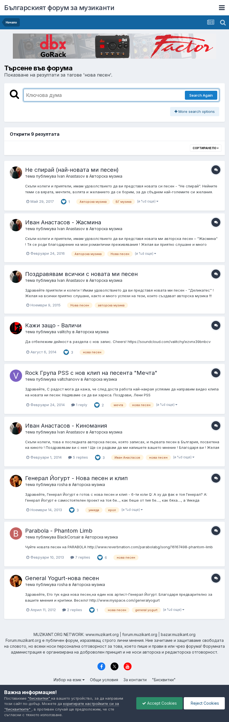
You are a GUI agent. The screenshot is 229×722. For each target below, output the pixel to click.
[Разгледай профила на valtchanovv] (16, 376)
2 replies (74, 609)
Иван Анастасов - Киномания (66, 425)
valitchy (64, 331)
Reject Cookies (204, 703)
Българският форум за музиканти (59, 8)
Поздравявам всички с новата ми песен (81, 274)
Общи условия (104, 679)
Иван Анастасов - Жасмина (63, 222)
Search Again (201, 95)
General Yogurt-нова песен (62, 578)
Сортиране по (205, 148)
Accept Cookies (161, 703)
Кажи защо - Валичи (53, 325)
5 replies (80, 457)
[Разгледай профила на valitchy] (16, 328)
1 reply (81, 404)
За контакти (135, 679)
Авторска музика (105, 176)
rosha (62, 484)
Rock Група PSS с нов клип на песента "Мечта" (91, 373)
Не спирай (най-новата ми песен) (72, 169)
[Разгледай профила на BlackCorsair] (16, 533)
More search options (196, 111)
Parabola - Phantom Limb (58, 530)
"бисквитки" (39, 698)
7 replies (82, 557)
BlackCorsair (68, 537)
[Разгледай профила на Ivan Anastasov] (16, 172)
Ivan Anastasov (71, 176)
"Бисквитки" (164, 679)
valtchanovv (68, 379)
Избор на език (68, 679)
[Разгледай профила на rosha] (16, 481)
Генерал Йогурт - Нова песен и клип (76, 478)
